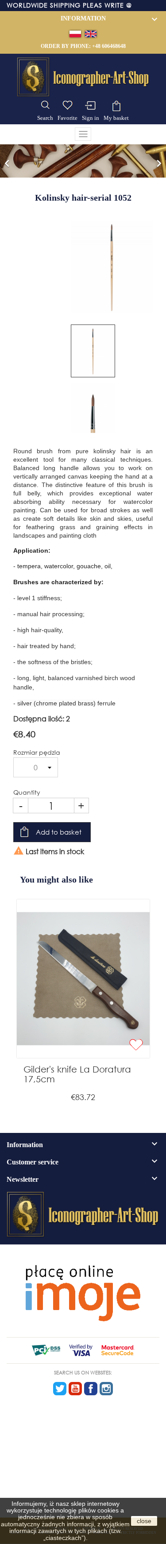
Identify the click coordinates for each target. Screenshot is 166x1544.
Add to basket (58, 831)
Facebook (90, 1388)
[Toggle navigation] (83, 134)
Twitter (59, 1388)
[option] (83, 161)
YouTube (75, 1388)
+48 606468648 (109, 46)
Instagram (106, 1388)
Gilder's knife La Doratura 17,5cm (77, 1074)
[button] (7, 161)
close (144, 1520)
